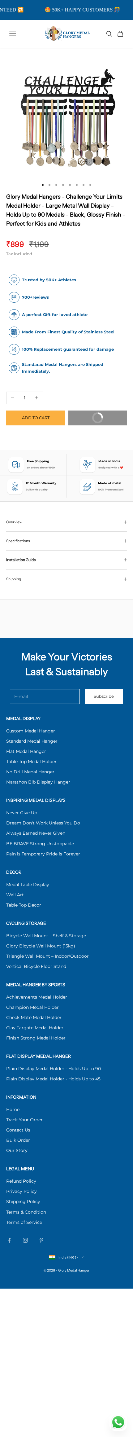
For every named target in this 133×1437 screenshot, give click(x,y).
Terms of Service (24, 1222)
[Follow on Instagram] (25, 1240)
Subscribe (104, 696)
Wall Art (15, 895)
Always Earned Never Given (35, 833)
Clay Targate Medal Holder (34, 1028)
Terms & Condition (26, 1212)
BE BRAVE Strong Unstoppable (40, 843)
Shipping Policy (23, 1201)
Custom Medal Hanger (30, 731)
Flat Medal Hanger (26, 751)
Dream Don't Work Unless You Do (43, 823)
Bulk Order (18, 1140)
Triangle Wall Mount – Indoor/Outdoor (47, 956)
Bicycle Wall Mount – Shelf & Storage (46, 935)
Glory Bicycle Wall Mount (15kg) (40, 946)
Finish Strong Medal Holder (36, 1038)
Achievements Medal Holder (36, 997)
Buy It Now (90, 420)
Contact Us (18, 1130)
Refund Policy (21, 1181)
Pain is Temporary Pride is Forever (43, 854)
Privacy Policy (21, 1191)
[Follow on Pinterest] (41, 1240)
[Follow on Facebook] (9, 1240)
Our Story (17, 1150)
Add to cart (35, 417)
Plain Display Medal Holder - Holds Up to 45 (53, 1079)
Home (12, 1109)
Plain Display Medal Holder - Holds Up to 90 (53, 1068)
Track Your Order (24, 1120)
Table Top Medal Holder (31, 761)
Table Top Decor (23, 905)
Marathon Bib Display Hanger (38, 782)
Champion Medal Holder (32, 1007)
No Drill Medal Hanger (30, 772)
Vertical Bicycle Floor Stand (36, 966)
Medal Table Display (27, 884)
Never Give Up (21, 812)
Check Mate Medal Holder (34, 1017)
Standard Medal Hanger (32, 741)
